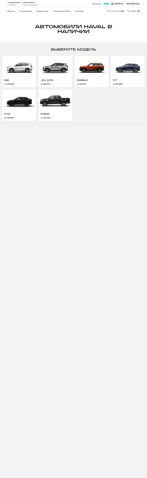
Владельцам (42, 11)
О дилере (79, 11)
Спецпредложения (61, 11)
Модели (11, 11)
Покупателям (26, 11)
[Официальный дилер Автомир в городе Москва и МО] (125, 3)
